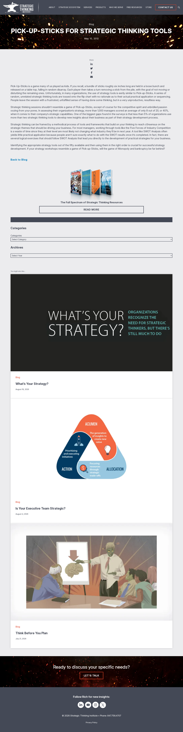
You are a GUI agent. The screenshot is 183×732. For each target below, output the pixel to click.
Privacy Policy (91, 722)
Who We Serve (116, 7)
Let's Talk (91, 675)
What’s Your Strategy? (32, 384)
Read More (91, 209)
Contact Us (165, 7)
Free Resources (134, 7)
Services (88, 7)
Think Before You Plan (32, 633)
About (52, 7)
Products (101, 7)
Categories (16, 235)
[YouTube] (88, 705)
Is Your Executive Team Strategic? (40, 508)
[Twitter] (103, 705)
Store (149, 7)
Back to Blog (19, 159)
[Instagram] (95, 705)
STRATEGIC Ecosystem (69, 7)
